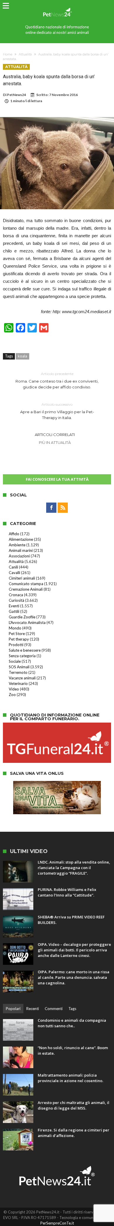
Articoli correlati (55, 434)
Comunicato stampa (26, 583)
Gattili (14, 611)
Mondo (15, 628)
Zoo (12, 694)
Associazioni (19, 556)
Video (14, 689)
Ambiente (17, 545)
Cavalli (14, 572)
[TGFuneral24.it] (57, 725)
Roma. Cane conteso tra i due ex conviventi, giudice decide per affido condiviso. (57, 380)
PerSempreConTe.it (57, 1223)
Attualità (25, 54)
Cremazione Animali (26, 589)
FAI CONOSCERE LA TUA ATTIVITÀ (57, 479)
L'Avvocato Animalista (27, 622)
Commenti (54, 1008)
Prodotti (16, 644)
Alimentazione (21, 539)
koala (22, 356)
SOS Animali (19, 667)
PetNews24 (16, 95)
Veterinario (18, 683)
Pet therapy (19, 639)
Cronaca (16, 594)
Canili (13, 567)
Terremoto (18, 672)
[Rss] (63, 508)
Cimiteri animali (22, 578)
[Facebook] (51, 508)
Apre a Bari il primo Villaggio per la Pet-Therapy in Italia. (57, 411)
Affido (14, 533)
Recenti (32, 1008)
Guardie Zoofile (22, 617)
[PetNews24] (57, 6)
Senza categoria (22, 655)
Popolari (13, 1008)
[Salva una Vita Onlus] (57, 783)
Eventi (14, 606)
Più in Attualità (55, 442)
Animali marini (21, 550)
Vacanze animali (22, 678)
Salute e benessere (25, 650)
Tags (72, 1008)
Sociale (15, 661)
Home (7, 54)
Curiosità (16, 600)
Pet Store (17, 633)
